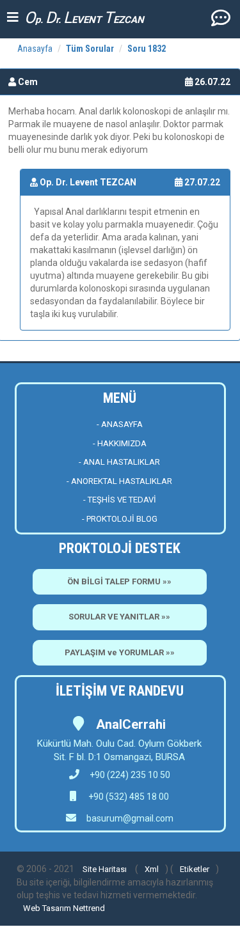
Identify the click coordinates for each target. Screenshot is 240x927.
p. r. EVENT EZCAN (84, 17)
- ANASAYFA (120, 424)
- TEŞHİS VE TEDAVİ (119, 499)
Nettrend (89, 908)
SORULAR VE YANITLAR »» (119, 616)
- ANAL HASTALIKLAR (119, 462)
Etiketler (194, 869)
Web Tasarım (47, 908)
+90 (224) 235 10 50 (130, 775)
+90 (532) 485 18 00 (127, 796)
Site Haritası (105, 869)
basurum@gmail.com (129, 818)
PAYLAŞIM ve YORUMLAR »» (120, 652)
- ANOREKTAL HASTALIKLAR (119, 481)
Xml (152, 869)
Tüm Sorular (90, 48)
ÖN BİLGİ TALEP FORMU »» (119, 581)
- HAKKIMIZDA (120, 443)
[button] (221, 17)
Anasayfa (34, 48)
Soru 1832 (146, 48)
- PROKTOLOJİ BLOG (119, 519)
